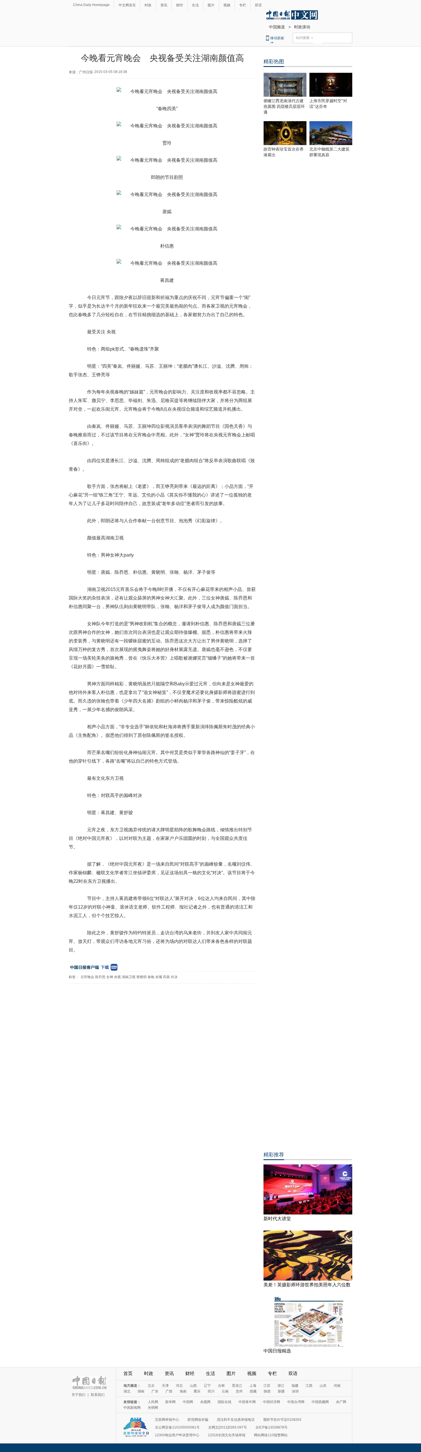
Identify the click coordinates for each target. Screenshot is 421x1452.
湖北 (126, 1391)
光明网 (153, 1408)
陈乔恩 (100, 977)
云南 (225, 1391)
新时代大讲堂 (277, 1218)
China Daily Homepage (91, 5)
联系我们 (98, 1395)
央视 (117, 977)
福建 (295, 1386)
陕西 (267, 1391)
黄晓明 (141, 977)
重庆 (197, 1391)
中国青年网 (247, 1402)
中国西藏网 (320, 1402)
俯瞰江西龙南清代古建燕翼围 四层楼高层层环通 (284, 106)
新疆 (281, 1391)
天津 (165, 1386)
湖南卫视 (128, 977)
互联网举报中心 (167, 1420)
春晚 (150, 977)
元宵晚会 (87, 977)
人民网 (153, 1402)
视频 (226, 5)
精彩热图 (273, 61)
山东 (323, 1386)
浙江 (281, 1386)
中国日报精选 (277, 1350)
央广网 (341, 1402)
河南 (337, 1386)
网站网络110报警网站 (271, 1435)
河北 (179, 1386)
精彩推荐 (273, 1155)
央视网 (205, 1402)
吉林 (221, 1386)
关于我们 (78, 1395)
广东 (155, 1391)
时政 (148, 5)
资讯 (163, 5)
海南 (183, 1391)
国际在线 (224, 1402)
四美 (166, 977)
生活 (195, 5)
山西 (193, 1386)
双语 (258, 5)
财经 (179, 5)
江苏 (266, 1386)
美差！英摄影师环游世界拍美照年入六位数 (307, 1284)
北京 (151, 1386)
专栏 (242, 5)
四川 (211, 1391)
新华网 (170, 1402)
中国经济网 (271, 1402)
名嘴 (158, 977)
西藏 (253, 1391)
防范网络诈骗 (198, 1420)
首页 (128, 1373)
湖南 (140, 1391)
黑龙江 (237, 1386)
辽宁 (207, 1386)
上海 (252, 1386)
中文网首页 (127, 5)
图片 (211, 5)
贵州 (239, 1391)
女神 (109, 977)
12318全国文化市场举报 (226, 1435)
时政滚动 (302, 27)
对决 (174, 977)
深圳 (295, 1391)
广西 (169, 1391)
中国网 (188, 1402)
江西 (309, 1386)
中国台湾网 (295, 1402)
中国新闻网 (132, 1408)
